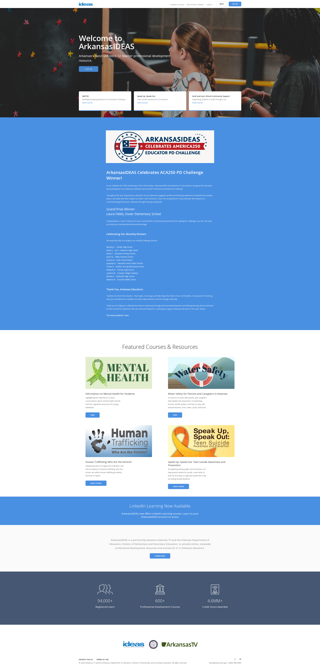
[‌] (235, 659)
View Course (87, 102)
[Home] (86, 3)
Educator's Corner (195, 5)
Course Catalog (177, 5)
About (209, 5)
